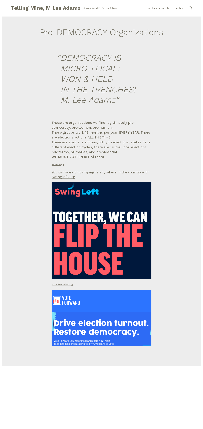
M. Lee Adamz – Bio (159, 8)
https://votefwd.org (62, 284)
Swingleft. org (63, 176)
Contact (179, 8)
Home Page (58, 164)
